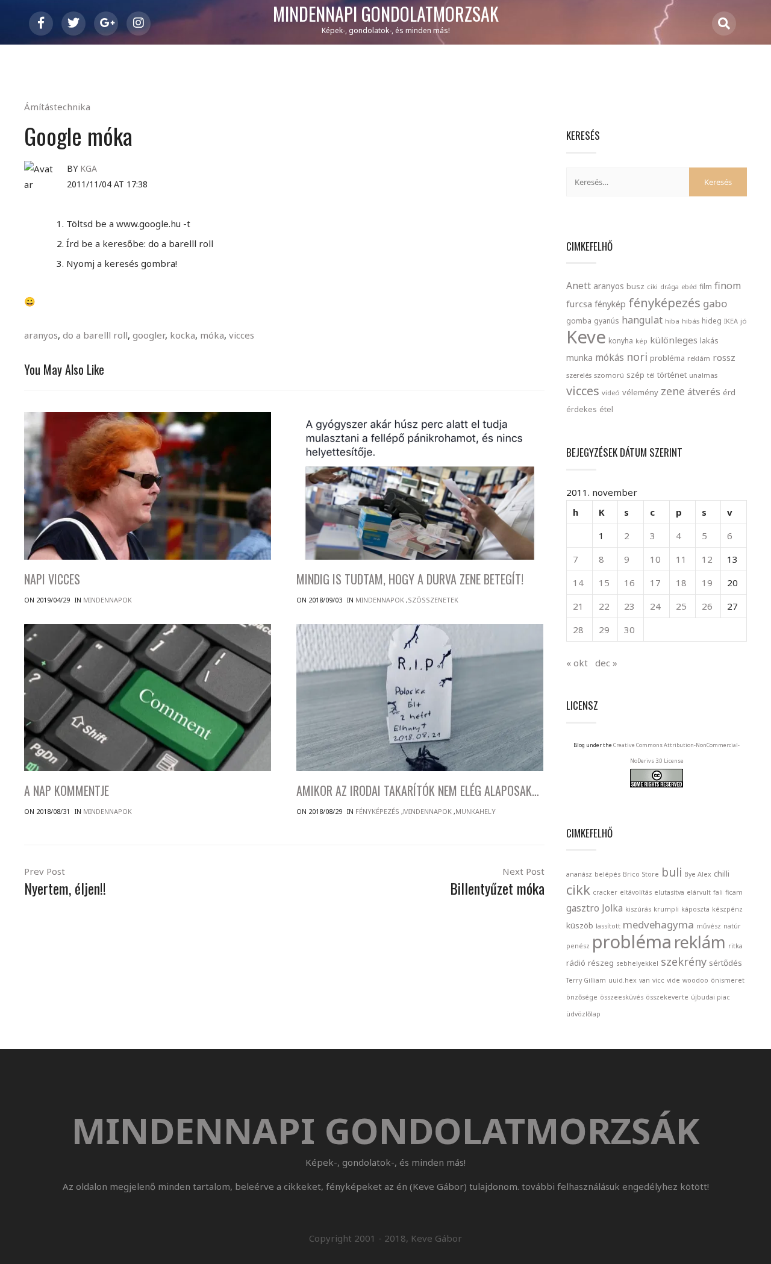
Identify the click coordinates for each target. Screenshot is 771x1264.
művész (708, 926)
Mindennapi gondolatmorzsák (386, 14)
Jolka (612, 908)
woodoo (695, 980)
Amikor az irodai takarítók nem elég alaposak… (417, 790)
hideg (712, 320)
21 (578, 606)
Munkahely (475, 811)
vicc (658, 980)
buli (671, 872)
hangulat (642, 320)
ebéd (689, 286)
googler (149, 335)
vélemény (640, 392)
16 (629, 583)
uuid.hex (622, 980)
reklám (698, 358)
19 (707, 583)
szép (635, 374)
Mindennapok (107, 599)
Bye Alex (697, 874)
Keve (586, 337)
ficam (734, 892)
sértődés (725, 962)
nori (637, 356)
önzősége (582, 997)
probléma (667, 357)
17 (655, 583)
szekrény (684, 961)
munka (579, 357)
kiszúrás (638, 909)
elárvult (699, 892)
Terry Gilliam (586, 980)
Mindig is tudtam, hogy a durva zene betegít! (409, 579)
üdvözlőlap (583, 1014)
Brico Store (641, 874)
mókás (609, 357)
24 (655, 606)
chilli (721, 873)
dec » (606, 663)
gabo (715, 303)
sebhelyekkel (637, 963)
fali (718, 892)
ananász (579, 874)
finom (727, 285)
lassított (608, 926)
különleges (674, 340)
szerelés (579, 375)
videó (611, 392)
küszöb (579, 925)
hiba (672, 320)
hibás (690, 320)
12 (707, 559)
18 (681, 583)
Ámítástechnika (57, 107)
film (705, 286)
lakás (709, 340)
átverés (703, 392)
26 (707, 606)
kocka (182, 335)
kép (641, 341)
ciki (652, 286)
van (644, 980)
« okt (577, 663)
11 (681, 559)
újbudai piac (710, 997)
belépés (607, 874)
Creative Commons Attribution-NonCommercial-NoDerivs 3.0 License (676, 753)
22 (604, 606)
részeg (601, 962)
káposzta (695, 909)
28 (578, 630)
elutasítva (669, 892)
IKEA (731, 320)
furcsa (579, 304)
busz (635, 286)
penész (578, 946)
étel (606, 409)
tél (651, 375)
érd (729, 392)
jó (743, 320)
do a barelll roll (95, 335)
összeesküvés (621, 997)
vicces (241, 335)
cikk (578, 889)
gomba (579, 321)
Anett (578, 286)
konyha (620, 340)
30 (629, 630)
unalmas (703, 375)
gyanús (606, 321)
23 (629, 606)
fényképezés (664, 302)
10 (655, 559)
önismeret (727, 980)
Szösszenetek (433, 599)
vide (673, 980)
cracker (605, 892)
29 (604, 630)
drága (669, 286)
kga (88, 168)
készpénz (727, 909)
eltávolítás (636, 892)
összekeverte (667, 997)
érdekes (581, 409)
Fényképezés (377, 811)
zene (673, 391)
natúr (732, 926)
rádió (575, 962)
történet (672, 374)
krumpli (666, 909)
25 (681, 606)
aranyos (41, 335)
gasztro (582, 908)
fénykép (610, 304)
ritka (735, 946)
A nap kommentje (66, 790)
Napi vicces (52, 579)
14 (578, 583)
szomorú (609, 375)
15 (604, 583)
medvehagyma (658, 924)
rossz (724, 357)
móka (212, 335)
